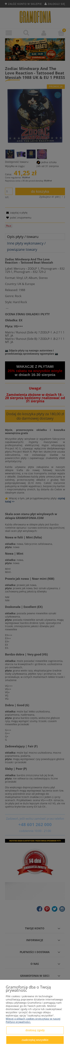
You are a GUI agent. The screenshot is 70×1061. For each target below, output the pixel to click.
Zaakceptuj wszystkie (35, 1039)
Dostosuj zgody (35, 1030)
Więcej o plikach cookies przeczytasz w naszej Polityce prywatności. (33, 1020)
